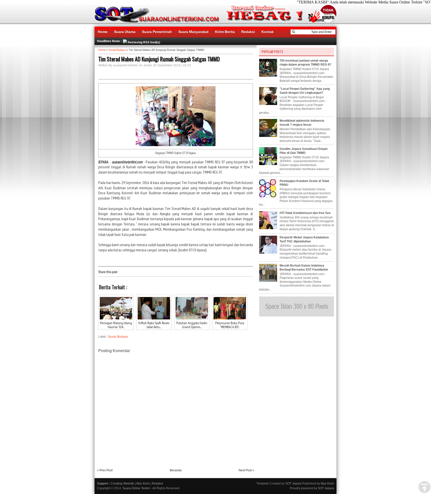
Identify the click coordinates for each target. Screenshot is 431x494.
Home (103, 32)
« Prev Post (104, 470)
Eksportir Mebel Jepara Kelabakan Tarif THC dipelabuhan (304, 239)
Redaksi (248, 32)
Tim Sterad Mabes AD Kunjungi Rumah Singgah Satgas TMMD (159, 59)
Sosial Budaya (117, 49)
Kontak (267, 32)
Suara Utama (124, 32)
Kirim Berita (225, 32)
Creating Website (122, 483)
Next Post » (246, 470)
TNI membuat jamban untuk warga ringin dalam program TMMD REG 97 (305, 62)
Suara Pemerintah (157, 32)
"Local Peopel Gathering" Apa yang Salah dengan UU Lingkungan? (305, 91)
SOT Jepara (293, 483)
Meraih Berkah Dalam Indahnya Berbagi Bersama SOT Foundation (304, 267)
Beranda (176, 470)
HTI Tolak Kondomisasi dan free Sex (305, 213)
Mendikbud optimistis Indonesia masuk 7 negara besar (302, 122)
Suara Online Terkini (136, 488)
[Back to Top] (425, 487)
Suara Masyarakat (193, 32)
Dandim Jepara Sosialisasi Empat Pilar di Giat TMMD (303, 151)
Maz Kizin (143, 483)
